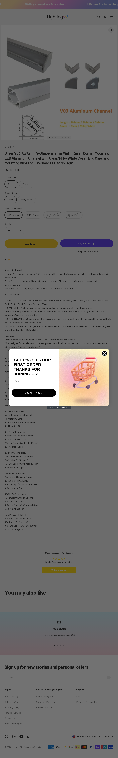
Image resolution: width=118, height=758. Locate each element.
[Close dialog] (104, 353)
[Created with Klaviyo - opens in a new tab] (59, 407)
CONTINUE (34, 392)
